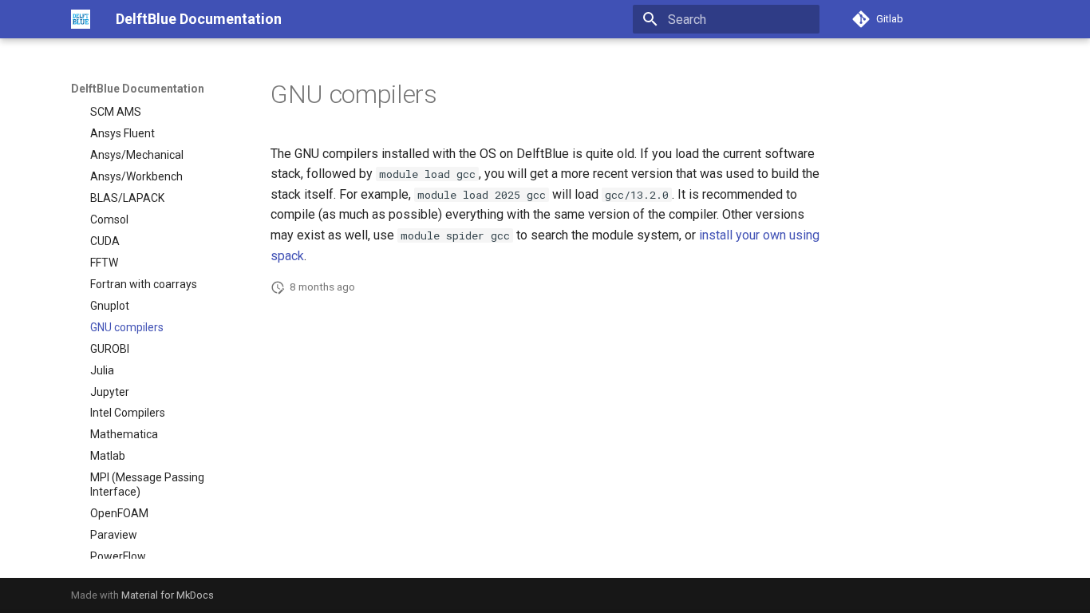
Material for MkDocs (167, 595)
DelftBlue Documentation (137, 88)
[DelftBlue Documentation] (81, 19)
